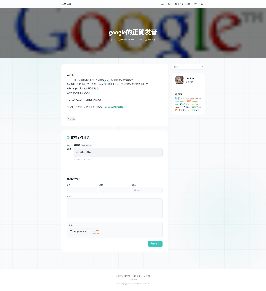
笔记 (189, 110)
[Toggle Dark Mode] (202, 4)
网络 (192, 99)
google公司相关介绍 (114, 106)
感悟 (189, 101)
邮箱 (101, 185)
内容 (69, 196)
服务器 (183, 104)
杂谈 (186, 99)
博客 (189, 99)
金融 (182, 110)
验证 (71, 225)
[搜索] (202, 67)
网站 (134, 185)
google (107, 80)
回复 (89, 159)
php (193, 101)
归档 (170, 4)
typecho (177, 107)
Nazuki (147, 284)
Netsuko (139, 284)
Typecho (127, 284)
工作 (181, 107)
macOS (192, 104)
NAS (177, 104)
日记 (182, 98)
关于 (195, 4)
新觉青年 (151, 40)
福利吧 (77, 145)
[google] (70, 75)
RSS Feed (134, 279)
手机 (197, 104)
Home (162, 4)
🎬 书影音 (179, 4)
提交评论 (155, 243)
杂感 (186, 107)
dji (197, 110)
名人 (199, 107)
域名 (197, 98)
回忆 (181, 101)
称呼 (69, 185)
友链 (188, 4)
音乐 (178, 101)
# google (71, 119)
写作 (186, 110)
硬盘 (194, 110)
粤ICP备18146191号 (142, 276)
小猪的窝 (66, 4)
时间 (177, 110)
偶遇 (188, 104)
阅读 (189, 107)
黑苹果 (195, 107)
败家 (177, 98)
